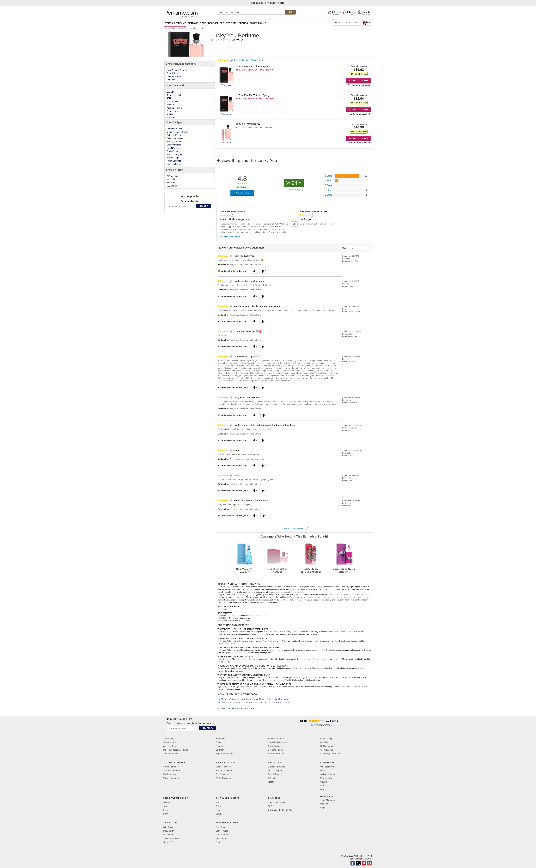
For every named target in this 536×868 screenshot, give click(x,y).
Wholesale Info (327, 767)
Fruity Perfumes (174, 151)
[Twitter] (358, 863)
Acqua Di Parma (174, 108)
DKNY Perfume (327, 746)
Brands (243, 23)
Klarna (323, 785)
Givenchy (220, 750)
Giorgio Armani (327, 750)
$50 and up (172, 186)
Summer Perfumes (172, 770)
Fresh (218, 810)
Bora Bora (246, 699)
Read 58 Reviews (241, 60)
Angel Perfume (170, 746)
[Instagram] (369, 863)
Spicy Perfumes (174, 145)
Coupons (171, 79)
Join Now (203, 206)
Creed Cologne (327, 738)
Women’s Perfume (276, 767)
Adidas (170, 114)
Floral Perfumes (174, 148)
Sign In (337, 22)
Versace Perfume (171, 753)
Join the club (258, 23)
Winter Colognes (223, 778)
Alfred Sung (168, 738)
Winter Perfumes (171, 778)
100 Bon (170, 92)
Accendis (171, 104)
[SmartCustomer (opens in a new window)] (320, 725)
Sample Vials (222, 838)
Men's (197, 23)
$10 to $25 (171, 179)
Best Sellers (216, 23)
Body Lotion (168, 830)
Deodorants (168, 834)
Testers (271, 782)
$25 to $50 (171, 182)
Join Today (207, 728)
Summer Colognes (224, 770)
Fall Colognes (222, 774)
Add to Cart (360, 81)
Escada (219, 746)
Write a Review (257, 60)
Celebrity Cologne (175, 138)
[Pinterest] (364, 863)
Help (349, 22)
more (286, 699)
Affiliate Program (327, 774)
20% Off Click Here (359, 74)
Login (322, 807)
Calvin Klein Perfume (277, 742)
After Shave (168, 827)
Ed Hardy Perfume (276, 753)
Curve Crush (259, 699)
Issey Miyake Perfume (330, 753)
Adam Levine (173, 111)
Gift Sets (231, 23)
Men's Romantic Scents (178, 132)
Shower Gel (168, 842)
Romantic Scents (174, 128)
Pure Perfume (222, 834)
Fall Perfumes (169, 774)
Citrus (218, 814)
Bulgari (219, 742)
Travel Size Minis (171, 838)
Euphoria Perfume (276, 750)
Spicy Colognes (174, 157)
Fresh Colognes (174, 161)
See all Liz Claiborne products (234, 708)
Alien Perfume (169, 742)
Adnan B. (171, 117)
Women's (175, 23)
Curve (270, 699)
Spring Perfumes (171, 767)
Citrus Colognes (174, 164)
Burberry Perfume (276, 738)
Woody (166, 802)
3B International (174, 95)
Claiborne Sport (250, 702)
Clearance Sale (174, 76)
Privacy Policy (326, 778)
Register (324, 804)
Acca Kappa (172, 101)
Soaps (219, 842)
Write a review (242, 193)
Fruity (165, 814)
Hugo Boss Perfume (225, 753)
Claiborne (234, 699)
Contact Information (277, 802)
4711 (169, 98)
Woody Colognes (174, 154)
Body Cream (221, 827)
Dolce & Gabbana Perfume (175, 750)
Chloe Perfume (275, 746)
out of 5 (332, 720)
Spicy (165, 806)
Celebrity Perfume (175, 135)
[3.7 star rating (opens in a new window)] (316, 720)
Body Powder (222, 830)
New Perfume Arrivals (177, 70)
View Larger (226, 85)
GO (290, 12)
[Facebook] (352, 863)
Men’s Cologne (275, 770)
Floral (165, 810)
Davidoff (324, 742)
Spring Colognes (223, 767)
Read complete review (230, 236)
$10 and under (173, 176)
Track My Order (327, 800)
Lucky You (265, 702)
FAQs (270, 806)
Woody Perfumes (175, 141)
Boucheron (221, 738)
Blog (322, 789)
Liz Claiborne (222, 40)
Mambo (278, 699)
